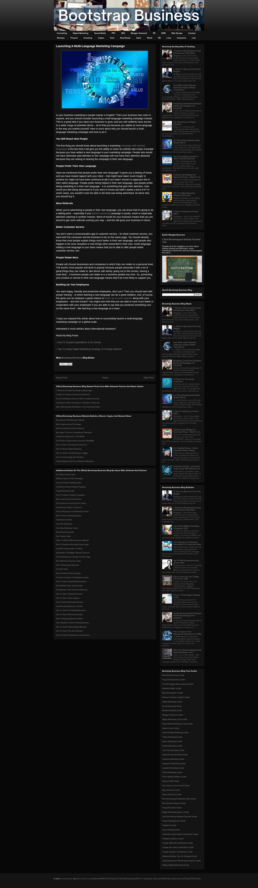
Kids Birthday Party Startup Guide (69, 586)
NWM (102, 879)
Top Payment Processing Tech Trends (71, 503)
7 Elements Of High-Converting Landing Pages (74, 390)
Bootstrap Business (72, 358)
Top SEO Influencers (64, 524)
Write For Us (141, 879)
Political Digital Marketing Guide (175, 865)
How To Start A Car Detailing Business (71, 610)
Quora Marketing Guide (172, 741)
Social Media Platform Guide (174, 777)
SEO (123, 33)
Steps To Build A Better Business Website (72, 540)
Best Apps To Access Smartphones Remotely (74, 432)
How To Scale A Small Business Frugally (72, 453)
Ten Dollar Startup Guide (65, 474)
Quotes (131, 879)
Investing (88, 38)
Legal (91, 879)
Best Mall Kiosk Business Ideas (68, 561)
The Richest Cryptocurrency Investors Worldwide (75, 441)
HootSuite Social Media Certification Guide (180, 834)
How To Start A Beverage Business (69, 602)
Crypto (101, 38)
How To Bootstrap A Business (67, 565)
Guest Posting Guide (171, 830)
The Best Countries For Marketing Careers (72, 577)
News (96, 879)
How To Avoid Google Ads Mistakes (70, 457)
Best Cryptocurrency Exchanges (68, 424)
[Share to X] (65, 364)
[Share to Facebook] (68, 364)
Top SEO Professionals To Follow (69, 549)
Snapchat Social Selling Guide (175, 755)
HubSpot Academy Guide (173, 839)
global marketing (101, 213)
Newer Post (61, 378)
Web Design (176, 33)
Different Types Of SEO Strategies (69, 479)
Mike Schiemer (81, 879)
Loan (168, 38)
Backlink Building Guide (172, 710)
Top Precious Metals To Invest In (69, 507)
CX (107, 879)
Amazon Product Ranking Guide (68, 483)
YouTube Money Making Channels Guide (179, 816)
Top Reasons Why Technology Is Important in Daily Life (77, 403)
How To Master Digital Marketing (68, 449)
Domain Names (153, 879)
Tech (112, 38)
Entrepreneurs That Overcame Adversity (71, 590)
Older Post (149, 378)
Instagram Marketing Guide (173, 763)
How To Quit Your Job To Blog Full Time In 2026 (186, 578)
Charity (186, 879)
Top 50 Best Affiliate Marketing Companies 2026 (186, 527)
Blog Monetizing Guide (65, 532)
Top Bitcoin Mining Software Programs (71, 487)
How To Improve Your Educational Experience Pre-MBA (187, 633)
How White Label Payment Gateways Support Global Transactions (184, 87)
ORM (163, 33)
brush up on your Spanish (118, 298)
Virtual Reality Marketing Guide (175, 732)
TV (119, 879)
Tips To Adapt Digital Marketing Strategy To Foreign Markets (90, 349)
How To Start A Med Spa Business (69, 614)
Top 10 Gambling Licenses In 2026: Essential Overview (77, 399)
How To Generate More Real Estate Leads (72, 544)
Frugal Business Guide (172, 808)
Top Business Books (64, 520)
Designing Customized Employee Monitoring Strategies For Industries (187, 105)
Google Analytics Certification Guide (177, 852)
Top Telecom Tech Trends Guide (176, 785)
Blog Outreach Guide (171, 790)
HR (159, 38)
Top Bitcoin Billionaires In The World (70, 437)
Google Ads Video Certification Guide (178, 847)
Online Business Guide (172, 794)
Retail (149, 38)
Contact (192, 33)
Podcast (113, 879)
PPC (113, 33)
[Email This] (60, 364)
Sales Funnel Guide (170, 728)
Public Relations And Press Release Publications (75, 461)
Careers (179, 879)
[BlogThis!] (63, 364)
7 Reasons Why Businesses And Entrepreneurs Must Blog (187, 52)
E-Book (124, 879)
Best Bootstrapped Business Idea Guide (179, 799)
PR (154, 33)
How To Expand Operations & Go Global (79, 342)
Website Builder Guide (171, 688)
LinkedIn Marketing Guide (173, 768)
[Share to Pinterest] (71, 364)
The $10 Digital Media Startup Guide (177, 684)
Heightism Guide (169, 825)
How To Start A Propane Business (69, 594)
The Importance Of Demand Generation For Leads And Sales (187, 543)
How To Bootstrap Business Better (69, 619)
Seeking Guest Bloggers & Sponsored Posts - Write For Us (186, 176)
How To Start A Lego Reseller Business (71, 582)
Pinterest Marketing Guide (173, 759)
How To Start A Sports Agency (68, 598)
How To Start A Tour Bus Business (69, 631)
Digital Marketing (80, 33)
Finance (74, 38)
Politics (169, 879)
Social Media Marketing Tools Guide (177, 724)
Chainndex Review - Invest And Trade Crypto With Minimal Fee (186, 467)
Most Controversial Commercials (68, 499)
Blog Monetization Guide (172, 693)
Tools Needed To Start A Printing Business (72, 623)
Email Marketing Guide (172, 706)
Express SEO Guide (170, 781)
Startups (61, 38)
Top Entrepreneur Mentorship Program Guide (181, 861)
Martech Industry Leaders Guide (176, 697)
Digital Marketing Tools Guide (174, 719)
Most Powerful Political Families (68, 573)
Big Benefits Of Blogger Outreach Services (72, 553)
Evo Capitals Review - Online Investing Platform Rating (185, 449)
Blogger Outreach (139, 33)
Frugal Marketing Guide (65, 491)
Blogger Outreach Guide (172, 715)
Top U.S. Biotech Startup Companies (70, 495)
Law (194, 38)
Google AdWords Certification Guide (177, 843)
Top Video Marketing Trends (67, 528)
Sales (138, 38)
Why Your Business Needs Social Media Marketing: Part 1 (187, 651)
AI (174, 879)
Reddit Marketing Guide (172, 746)
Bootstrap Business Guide (173, 675)
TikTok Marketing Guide (172, 772)
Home (105, 378)
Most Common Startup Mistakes (68, 516)
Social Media (100, 33)
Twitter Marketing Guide (172, 737)
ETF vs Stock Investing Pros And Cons (71, 445)
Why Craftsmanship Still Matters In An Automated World (78, 407)
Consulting (62, 33)
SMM (162, 879)
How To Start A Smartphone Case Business (73, 635)
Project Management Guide (174, 821)
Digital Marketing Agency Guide (175, 812)
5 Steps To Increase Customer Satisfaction (73, 395)
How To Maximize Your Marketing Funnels (72, 512)
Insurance (181, 38)
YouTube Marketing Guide (173, 750)
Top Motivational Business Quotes (69, 606)
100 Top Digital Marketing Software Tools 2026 (184, 194)
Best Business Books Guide (174, 803)
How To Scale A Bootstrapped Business (71, 627)
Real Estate (125, 38)
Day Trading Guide (63, 536)
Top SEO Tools (62, 569)
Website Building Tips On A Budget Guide (179, 856)
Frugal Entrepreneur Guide (173, 680)
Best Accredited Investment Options (70, 428)
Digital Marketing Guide (172, 702)
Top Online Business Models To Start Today (73, 557)
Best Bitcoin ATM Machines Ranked (70, 420)
